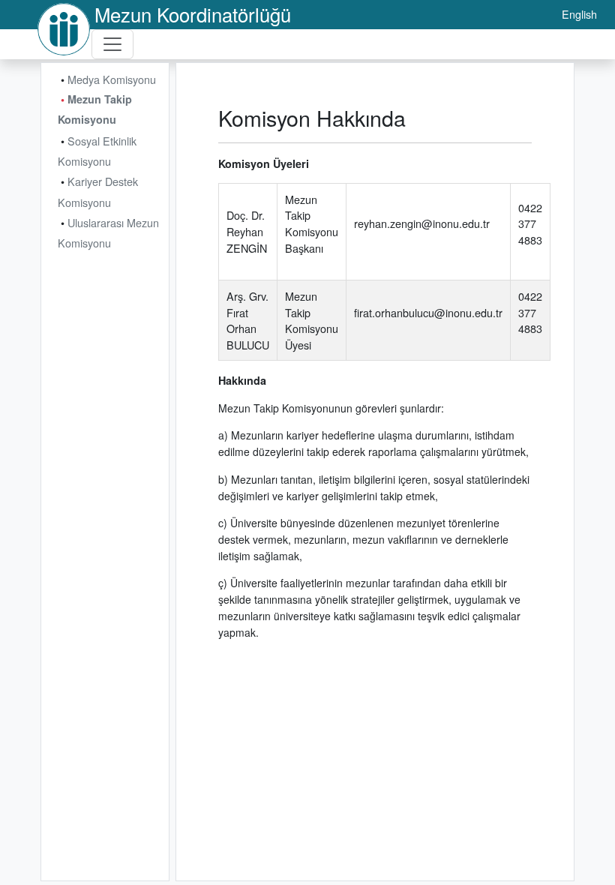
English (579, 14)
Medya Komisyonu (112, 79)
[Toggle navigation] (113, 44)
